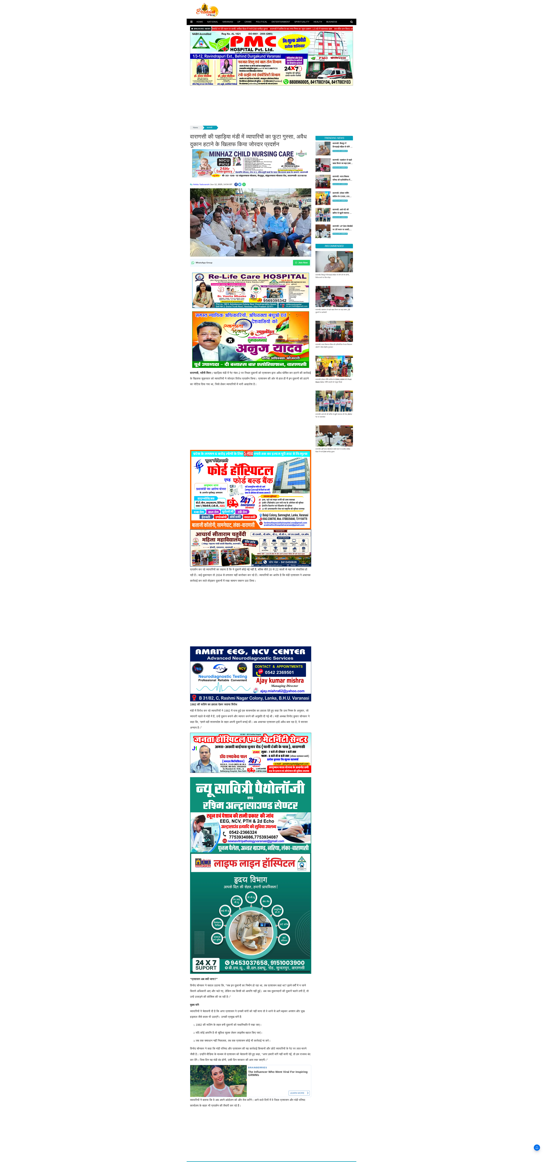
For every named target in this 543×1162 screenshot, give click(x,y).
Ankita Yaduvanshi (201, 184)
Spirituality (301, 22)
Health (318, 22)
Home (195, 128)
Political (261, 22)
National (212, 22)
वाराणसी (209, 128)
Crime (248, 22)
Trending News (334, 138)
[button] (191, 21)
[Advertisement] (271, 105)
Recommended (334, 246)
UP (238, 22)
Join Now (303, 262)
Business (331, 22)
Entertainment (281, 22)
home (200, 22)
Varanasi (227, 22)
